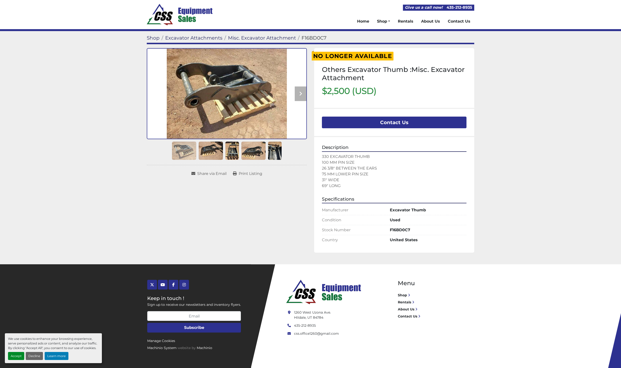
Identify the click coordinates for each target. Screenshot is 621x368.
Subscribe (194, 327)
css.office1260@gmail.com (316, 333)
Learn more (56, 356)
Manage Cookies (161, 341)
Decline (34, 356)
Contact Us (459, 21)
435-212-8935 (459, 7)
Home (363, 21)
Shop (382, 21)
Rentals (405, 21)
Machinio (204, 348)
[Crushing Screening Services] (324, 292)
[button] (383, 21)
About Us (430, 21)
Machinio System (162, 348)
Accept (16, 356)
